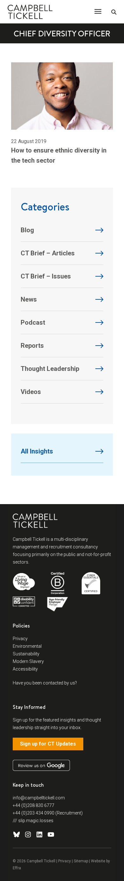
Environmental (27, 646)
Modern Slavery (28, 661)
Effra (17, 868)
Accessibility (25, 669)
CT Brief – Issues (46, 276)
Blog (27, 230)
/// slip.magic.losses (33, 820)
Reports (32, 345)
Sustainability (26, 653)
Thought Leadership (50, 368)
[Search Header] (113, 12)
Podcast (33, 322)
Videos (31, 392)
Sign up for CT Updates (48, 744)
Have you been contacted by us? (45, 682)
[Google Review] (41, 765)
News (29, 299)
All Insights (37, 451)
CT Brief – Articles (48, 253)
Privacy (20, 638)
